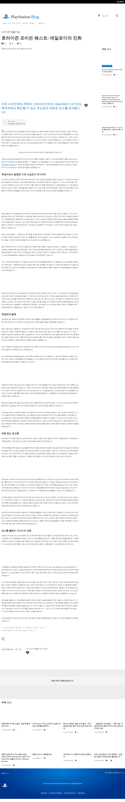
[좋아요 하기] (114, 75)
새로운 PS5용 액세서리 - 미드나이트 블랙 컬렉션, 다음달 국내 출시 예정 (112, 129)
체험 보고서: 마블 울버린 (42, 754)
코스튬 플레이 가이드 (60, 567)
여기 (3, 618)
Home (5, 23)
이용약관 (44, 793)
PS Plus (31, 23)
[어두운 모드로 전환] (99, 15)
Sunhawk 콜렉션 (62, 219)
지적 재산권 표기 (70, 793)
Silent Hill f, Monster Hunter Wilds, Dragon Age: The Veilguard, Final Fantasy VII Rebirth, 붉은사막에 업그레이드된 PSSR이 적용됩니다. (112, 99)
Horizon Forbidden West (7, 649)
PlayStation (25, 17)
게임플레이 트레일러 (8, 165)
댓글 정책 (81, 793)
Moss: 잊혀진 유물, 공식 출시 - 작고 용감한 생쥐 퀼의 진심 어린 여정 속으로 (77, 726)
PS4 (13, 23)
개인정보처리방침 (55, 793)
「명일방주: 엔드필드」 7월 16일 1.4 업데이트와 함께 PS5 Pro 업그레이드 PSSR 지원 (108, 726)
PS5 (9, 23)
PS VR (19, 23)
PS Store (25, 23)
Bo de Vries (11, 121)
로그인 (105, 16)
